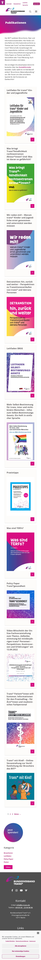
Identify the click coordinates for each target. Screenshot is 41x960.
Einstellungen (20, 956)
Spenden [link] (36, 4)
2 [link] (10, 814)
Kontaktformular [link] (25, 67)
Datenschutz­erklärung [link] (22, 941)
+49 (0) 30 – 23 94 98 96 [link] (24, 907)
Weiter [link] (17, 814)
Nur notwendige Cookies (20, 951)
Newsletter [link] (17, 4)
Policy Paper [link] (8, 859)
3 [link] (12, 814)
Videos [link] (8, 867)
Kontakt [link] (9, 4)
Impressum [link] (32, 941)
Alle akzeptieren (20, 946)
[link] (2, 2)
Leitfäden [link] (7, 856)
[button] (38, 933)
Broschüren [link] (8, 853)
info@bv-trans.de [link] (23, 905)
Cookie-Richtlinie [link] (10, 941)
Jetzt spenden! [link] (13, 831)
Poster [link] (6, 862)
